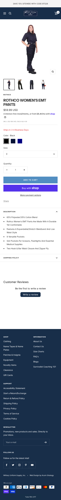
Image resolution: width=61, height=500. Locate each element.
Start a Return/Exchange (14, 393)
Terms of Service (11, 413)
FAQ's (36, 356)
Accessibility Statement (14, 388)
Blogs (35, 361)
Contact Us (38, 346)
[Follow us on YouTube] (32, 465)
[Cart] (56, 13)
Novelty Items (9, 365)
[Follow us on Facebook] (6, 465)
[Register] (45, 442)
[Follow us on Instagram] (19, 465)
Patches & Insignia (11, 355)
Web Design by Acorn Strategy (42, 475)
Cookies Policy (10, 418)
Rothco (7, 95)
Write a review (30, 294)
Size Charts (38, 351)
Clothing (7, 341)
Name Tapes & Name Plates (13, 348)
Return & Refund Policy (14, 398)
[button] (30, 497)
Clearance (8, 370)
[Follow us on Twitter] (13, 465)
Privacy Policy (9, 408)
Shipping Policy (11, 258)
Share (6, 201)
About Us (37, 341)
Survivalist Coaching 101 (44, 366)
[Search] (10, 13)
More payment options (30, 195)
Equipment (8, 360)
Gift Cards (8, 375)
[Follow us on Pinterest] (26, 465)
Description (9, 212)
